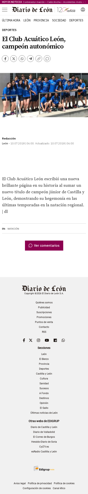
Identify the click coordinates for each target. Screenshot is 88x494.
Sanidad (44, 383)
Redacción (9, 138)
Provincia (41, 20)
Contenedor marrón (34, 1)
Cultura (44, 378)
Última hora (11, 20)
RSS (44, 331)
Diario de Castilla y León (44, 427)
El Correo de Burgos (44, 436)
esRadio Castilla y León (44, 451)
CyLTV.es (44, 446)
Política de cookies (64, 483)
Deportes (76, 20)
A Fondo (44, 393)
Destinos (44, 398)
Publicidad (44, 307)
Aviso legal (20, 483)
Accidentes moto (72, 1)
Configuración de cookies (37, 488)
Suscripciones (44, 312)
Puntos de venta (44, 322)
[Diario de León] (43, 10)
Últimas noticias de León (44, 412)
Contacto (44, 327)
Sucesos (44, 388)
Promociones (44, 317)
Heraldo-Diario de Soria (44, 441)
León (27, 20)
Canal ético (59, 488)
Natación (13, 228)
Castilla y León (44, 373)
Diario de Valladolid (44, 432)
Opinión (44, 403)
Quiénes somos (44, 302)
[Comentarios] (47, 58)
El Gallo (44, 408)
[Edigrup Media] (44, 468)
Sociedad (59, 20)
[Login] (83, 10)
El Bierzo (44, 359)
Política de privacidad (40, 483)
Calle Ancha (54, 1)
